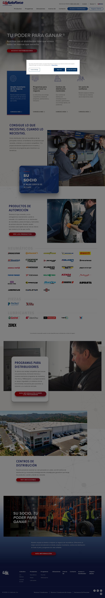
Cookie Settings (34, 69)
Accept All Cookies (71, 69)
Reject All (59, 69)
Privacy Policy (55, 65)
